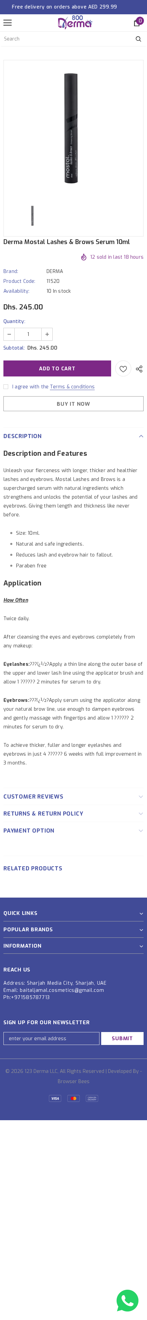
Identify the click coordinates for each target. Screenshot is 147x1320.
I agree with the (30, 387)
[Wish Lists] (123, 368)
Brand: (10, 271)
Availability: (16, 291)
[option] (73, 129)
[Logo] (75, 22)
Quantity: (14, 321)
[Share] (137, 368)
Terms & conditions (72, 387)
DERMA (54, 271)
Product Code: (19, 281)
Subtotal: (14, 348)
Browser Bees (74, 1081)
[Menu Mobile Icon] (7, 23)
